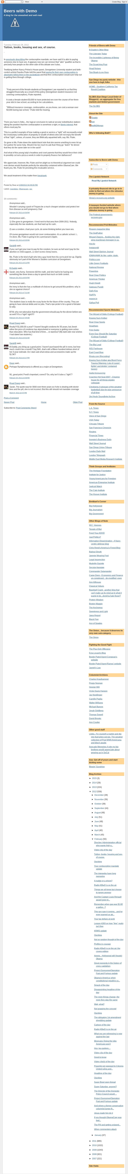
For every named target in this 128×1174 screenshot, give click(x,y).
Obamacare (23, 189)
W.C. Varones (95, 525)
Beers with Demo (20, 11)
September (99, 808)
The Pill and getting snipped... (107, 1125)
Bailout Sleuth (95, 552)
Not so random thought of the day (108, 939)
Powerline (93, 271)
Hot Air (92, 244)
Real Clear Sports (97, 322)
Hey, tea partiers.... (102, 1048)
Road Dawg (15, 323)
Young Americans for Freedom (102, 479)
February (98, 839)
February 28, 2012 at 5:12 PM (20, 263)
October (98, 804)
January (98, 1135)
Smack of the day (101, 985)
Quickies (98, 862)
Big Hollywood (95, 506)
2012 (94, 791)
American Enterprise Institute (102, 482)
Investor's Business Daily (100, 440)
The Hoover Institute (98, 494)
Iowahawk (42, 176)
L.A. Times (93, 408)
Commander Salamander (100, 571)
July (96, 817)
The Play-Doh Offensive (99, 649)
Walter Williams (96, 703)
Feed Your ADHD (97, 533)
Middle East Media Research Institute (105, 459)
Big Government (96, 514)
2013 (94, 787)
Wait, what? (99, 1004)
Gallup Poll (94, 303)
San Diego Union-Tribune (100, 447)
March (97, 835)
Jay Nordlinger (95, 695)
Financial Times (96, 436)
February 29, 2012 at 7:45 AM (20, 318)
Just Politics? (95, 537)
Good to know (100, 1057)
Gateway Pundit (96, 287)
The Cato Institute (97, 490)
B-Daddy (13, 268)
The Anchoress (95, 608)
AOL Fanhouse (95, 348)
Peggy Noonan (95, 683)
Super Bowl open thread (105, 1082)
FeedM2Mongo (96, 126)
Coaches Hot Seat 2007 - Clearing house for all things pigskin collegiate (104, 380)
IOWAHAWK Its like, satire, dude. (103, 255)
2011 (94, 1141)
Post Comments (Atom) (26, 408)
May (96, 826)
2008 (94, 1154)
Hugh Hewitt (94, 283)
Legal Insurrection (97, 560)
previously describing (15, 59)
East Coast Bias (96, 352)
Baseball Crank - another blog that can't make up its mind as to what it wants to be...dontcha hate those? (105, 593)
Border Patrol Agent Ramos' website (105, 664)
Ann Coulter (94, 722)
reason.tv (93, 299)
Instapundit (94, 248)
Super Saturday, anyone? (105, 1087)
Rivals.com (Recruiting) (99, 356)
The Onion (93, 637)
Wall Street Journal (97, 443)
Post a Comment (11, 398)
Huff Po (92, 295)
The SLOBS (94, 106)
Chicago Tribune (96, 424)
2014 (94, 783)
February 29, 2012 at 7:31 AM (20, 293)
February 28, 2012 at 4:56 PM (20, 213)
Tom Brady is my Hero (99, 72)
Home (43, 402)
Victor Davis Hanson (98, 691)
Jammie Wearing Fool (99, 556)
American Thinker (97, 279)
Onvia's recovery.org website (101, 198)
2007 (94, 1159)
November (99, 799)
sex (30, 189)
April (96, 830)
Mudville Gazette (96, 563)
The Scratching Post (98, 64)
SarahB (13, 246)
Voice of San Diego (97, 416)
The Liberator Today (98, 54)
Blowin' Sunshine (97, 767)
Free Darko (94, 330)
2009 (94, 1150)
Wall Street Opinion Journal (101, 252)
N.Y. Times (94, 412)
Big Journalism (95, 510)
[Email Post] (38, 185)
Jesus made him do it (103, 1113)
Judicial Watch (95, 486)
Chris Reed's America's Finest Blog (104, 548)
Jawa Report (94, 615)
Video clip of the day (103, 850)
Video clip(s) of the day (104, 1062)
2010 (94, 1145)
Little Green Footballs (98, 263)
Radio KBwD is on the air (105, 885)
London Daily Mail (97, 451)
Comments (97, 169)
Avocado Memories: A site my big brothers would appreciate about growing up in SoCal (104, 750)
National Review (96, 267)
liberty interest (66, 125)
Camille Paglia (95, 699)
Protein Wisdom (96, 600)
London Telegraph (97, 455)
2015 (94, 778)
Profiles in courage (102, 944)
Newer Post (9, 402)
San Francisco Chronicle (100, 428)
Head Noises (95, 68)
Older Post (77, 402)
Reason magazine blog (99, 229)
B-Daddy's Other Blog (98, 50)
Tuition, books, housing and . (30, 47)
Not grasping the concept (105, 1009)
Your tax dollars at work (104, 919)
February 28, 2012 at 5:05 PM (20, 240)
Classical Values (96, 586)
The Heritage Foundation (100, 471)
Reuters (92, 432)
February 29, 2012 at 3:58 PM (20, 378)
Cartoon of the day (102, 1025)
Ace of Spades (95, 623)
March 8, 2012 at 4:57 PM (18, 393)
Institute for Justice (97, 475)
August (97, 813)
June (96, 821)
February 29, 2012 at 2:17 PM (20, 358)
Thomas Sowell (96, 715)
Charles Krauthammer (99, 679)
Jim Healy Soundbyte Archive (102, 396)
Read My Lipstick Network (104, 181)
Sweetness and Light (98, 611)
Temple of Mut (95, 529)
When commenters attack (105, 1129)
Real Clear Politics (97, 275)
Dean (12, 363)
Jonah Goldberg (96, 711)
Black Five (93, 619)
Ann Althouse (95, 582)
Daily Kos (93, 291)
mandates (14, 189)
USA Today (94, 420)
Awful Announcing (97, 373)
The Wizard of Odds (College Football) (106, 314)
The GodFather (96, 233)
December (99, 795)
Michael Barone (96, 707)
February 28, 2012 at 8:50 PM (20, 278)
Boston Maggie (95, 604)
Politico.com (94, 259)
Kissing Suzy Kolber (98, 318)
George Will (94, 687)
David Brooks (95, 718)
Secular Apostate (96, 567)
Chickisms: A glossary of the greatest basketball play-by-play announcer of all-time (105, 390)
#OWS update (100, 931)
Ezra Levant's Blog (97, 653)
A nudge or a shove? (103, 881)
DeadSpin (93, 326)
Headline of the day (102, 1073)
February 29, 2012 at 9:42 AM (20, 338)
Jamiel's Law (95, 668)
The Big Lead (95, 345)
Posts (95, 164)
